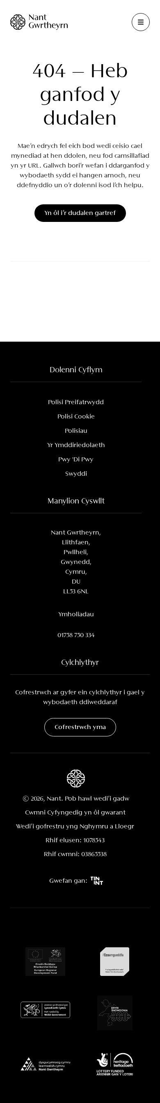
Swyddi (76, 474)
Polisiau (76, 431)
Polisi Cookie (76, 417)
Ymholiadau (76, 614)
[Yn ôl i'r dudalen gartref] (39, 21)
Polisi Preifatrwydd (76, 402)
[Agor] (141, 22)
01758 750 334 (76, 635)
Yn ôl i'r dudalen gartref (80, 213)
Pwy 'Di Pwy (76, 459)
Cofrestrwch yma (80, 727)
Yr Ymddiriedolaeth (76, 445)
